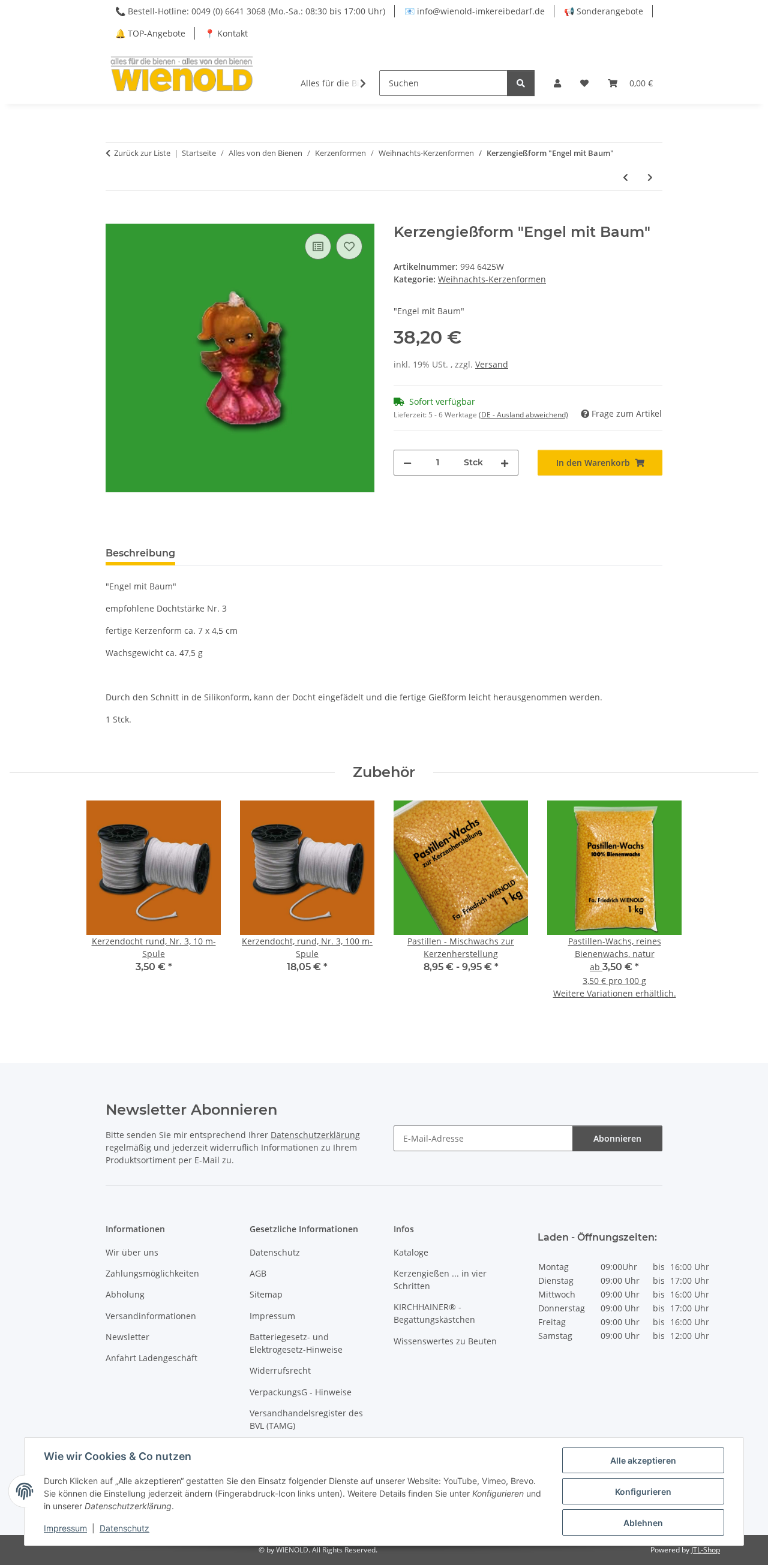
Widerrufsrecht (280, 1370)
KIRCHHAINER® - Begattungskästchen (434, 1313)
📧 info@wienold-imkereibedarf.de (474, 11)
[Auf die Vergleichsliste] (318, 246)
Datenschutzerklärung (315, 1134)
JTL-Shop (705, 1550)
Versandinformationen (151, 1316)
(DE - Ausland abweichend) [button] (523, 415)
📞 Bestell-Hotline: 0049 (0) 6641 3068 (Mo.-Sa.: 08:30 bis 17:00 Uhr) (250, 11)
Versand (491, 364)
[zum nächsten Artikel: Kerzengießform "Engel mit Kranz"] (650, 177)
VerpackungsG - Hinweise (301, 1392)
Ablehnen (643, 1523)
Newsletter (127, 1337)
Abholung (125, 1294)
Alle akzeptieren (643, 1460)
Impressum (65, 1528)
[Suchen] (521, 83)
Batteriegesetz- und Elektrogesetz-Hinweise (296, 1343)
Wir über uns (132, 1252)
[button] (557, 83)
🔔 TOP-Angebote (150, 33)
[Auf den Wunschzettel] (349, 246)
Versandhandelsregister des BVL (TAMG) (306, 1419)
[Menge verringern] (407, 462)
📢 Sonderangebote (603, 11)
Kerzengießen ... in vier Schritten (440, 1280)
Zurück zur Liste (142, 153)
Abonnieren (617, 1138)
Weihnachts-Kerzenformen (492, 279)
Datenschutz (124, 1528)
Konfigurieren (643, 1491)
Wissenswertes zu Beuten (445, 1341)
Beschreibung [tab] (140, 553)
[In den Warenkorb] (115, 217)
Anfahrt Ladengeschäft (151, 1358)
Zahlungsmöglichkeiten (152, 1273)
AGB (258, 1273)
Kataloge (411, 1252)
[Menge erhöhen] (504, 462)
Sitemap (266, 1294)
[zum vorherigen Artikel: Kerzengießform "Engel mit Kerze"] (625, 177)
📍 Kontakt (226, 33)
